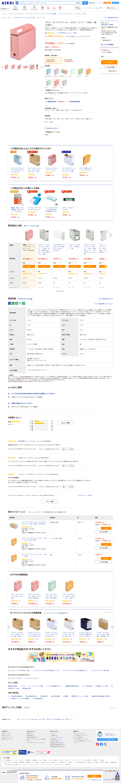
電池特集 (34, 760)
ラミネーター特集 (52, 760)
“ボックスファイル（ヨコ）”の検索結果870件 (55, 613)
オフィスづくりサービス (46, 764)
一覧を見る (27, 707)
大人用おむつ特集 (104, 762)
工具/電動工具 (44, 696)
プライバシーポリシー (55, 737)
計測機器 (65, 696)
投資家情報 (29, 735)
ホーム (3, 13)
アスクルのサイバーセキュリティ (35, 742)
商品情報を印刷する (113, 17)
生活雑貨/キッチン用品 (101, 686)
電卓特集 (28, 760)
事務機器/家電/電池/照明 (72, 686)
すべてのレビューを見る (85, 495)
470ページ (44, 370)
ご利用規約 (52, 735)
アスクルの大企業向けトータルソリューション (83, 741)
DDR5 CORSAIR (46, 719)
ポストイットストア (34, 764)
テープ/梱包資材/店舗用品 (15, 696)
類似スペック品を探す (30, 226)
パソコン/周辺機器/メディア (54, 686)
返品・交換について (6, 739)
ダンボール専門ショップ (52, 762)
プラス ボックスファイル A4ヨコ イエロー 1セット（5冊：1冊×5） (34, 539)
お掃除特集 (21, 762)
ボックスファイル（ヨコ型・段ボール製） (19, 670)
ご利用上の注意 (54, 741)
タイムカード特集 (42, 760)
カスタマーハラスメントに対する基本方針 (36, 740)
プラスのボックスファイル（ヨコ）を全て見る (24, 17)
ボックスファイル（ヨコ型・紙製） (48, 13)
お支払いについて (6, 737)
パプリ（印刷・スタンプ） (79, 735)
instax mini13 (34, 719)
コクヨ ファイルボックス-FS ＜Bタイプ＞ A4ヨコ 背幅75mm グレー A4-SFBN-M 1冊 (105, 248)
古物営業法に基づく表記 (56, 743)
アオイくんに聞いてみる (107, 739)
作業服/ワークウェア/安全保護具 (20, 698)
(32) (71, 639)
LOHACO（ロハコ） (78, 733)
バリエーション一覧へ (34, 512)
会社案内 (29, 733)
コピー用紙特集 (7, 760)
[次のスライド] (42, 67)
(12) (88, 639)
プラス (9, 17)
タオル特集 (42, 762)
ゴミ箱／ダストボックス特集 (10, 762)
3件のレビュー (11, 424)
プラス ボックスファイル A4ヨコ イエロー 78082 (34, 555)
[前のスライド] (2, 67)
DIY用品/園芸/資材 (38, 698)
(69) (20, 639)
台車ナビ (70, 762)
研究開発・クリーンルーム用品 (79, 696)
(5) (46, 273)
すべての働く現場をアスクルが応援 (82, 762)
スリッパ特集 (35, 762)
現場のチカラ (63, 762)
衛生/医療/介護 (26, 688)
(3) (31, 273)
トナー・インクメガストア (18, 760)
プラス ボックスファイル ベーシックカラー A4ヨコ (72, 13)
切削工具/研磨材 (55, 696)
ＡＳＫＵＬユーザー (23, 474)
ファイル (10, 13)
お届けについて (5, 735)
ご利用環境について (55, 739)
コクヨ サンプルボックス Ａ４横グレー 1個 (74, 246)
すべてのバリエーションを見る (78, 93)
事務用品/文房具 (12, 686)
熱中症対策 (58, 719)
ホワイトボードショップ (64, 760)
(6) (19, 601)
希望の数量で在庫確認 (107, 24)
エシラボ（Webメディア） (79, 739)
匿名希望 (20, 441)
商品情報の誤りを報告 (24, 298)
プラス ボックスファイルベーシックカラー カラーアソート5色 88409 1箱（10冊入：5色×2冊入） (34, 523)
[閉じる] (103, 770)
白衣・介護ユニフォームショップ (20, 764)
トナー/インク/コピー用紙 (36, 686)
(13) (31, 527)
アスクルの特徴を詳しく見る (94, 780)
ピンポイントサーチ (59, 764)
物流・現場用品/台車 (31, 696)
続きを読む (34, 482)
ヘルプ (101, 3)
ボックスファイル (19, 13)
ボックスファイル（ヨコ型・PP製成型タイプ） (75, 670)
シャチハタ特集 (7, 764)
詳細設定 (78, 2)
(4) (77, 273)
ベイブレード (23, 719)
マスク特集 (95, 762)
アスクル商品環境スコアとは (102, 303)
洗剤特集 (28, 762)
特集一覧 (67, 764)
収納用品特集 (113, 762)
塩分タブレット (69, 719)
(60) (37, 639)
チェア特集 (94, 760)
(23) (106, 639)
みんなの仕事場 (77, 737)
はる (19, 457)
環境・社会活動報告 (31, 737)
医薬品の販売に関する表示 (56, 746)
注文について (5, 733)
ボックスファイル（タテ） (32, 678)
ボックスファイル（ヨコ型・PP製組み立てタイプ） (46, 670)
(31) (54, 639)
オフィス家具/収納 (87, 686)
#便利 (46, 134)
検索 (85, 3)
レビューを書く (72, 33)
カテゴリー (4, 8)
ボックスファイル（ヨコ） (32, 13)
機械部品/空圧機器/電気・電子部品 (101, 696)
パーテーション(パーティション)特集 (81, 760)
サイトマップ (53, 733)
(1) (92, 273)
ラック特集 (101, 760)
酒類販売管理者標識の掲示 (56, 744)
